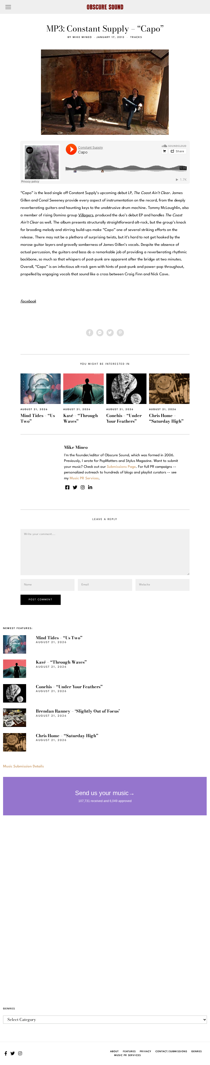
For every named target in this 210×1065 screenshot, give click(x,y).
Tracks (136, 37)
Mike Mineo (82, 37)
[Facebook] (89, 332)
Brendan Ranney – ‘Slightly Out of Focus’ (78, 711)
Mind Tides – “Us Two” (37, 418)
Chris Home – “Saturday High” (166, 418)
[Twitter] (110, 332)
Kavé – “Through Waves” (80, 418)
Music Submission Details (23, 766)
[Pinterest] (120, 332)
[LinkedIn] (90, 487)
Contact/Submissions (171, 1051)
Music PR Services (127, 1055)
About (114, 1051)
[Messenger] (99, 332)
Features (129, 1051)
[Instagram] (82, 487)
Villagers (85, 215)
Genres (196, 1051)
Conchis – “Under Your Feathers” (124, 418)
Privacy (145, 1051)
